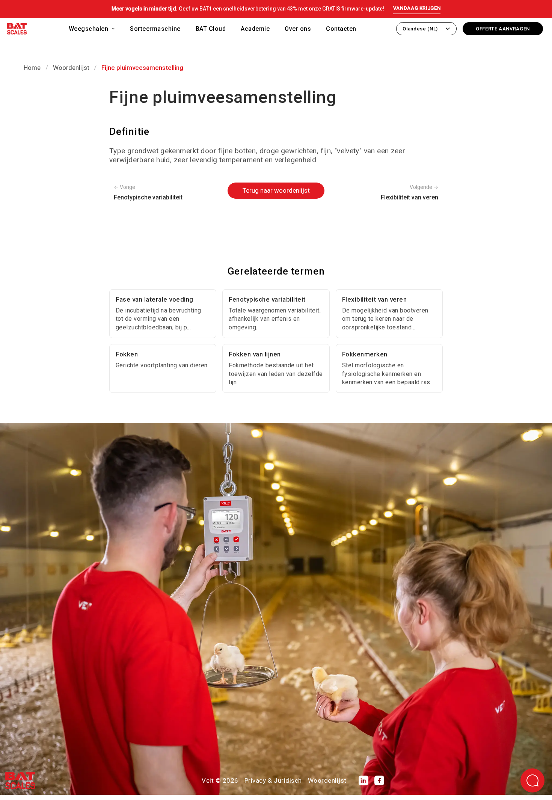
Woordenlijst (71, 67)
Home (32, 67)
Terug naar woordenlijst (276, 190)
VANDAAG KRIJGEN (417, 8)
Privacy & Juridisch (273, 780)
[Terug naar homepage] (17, 30)
